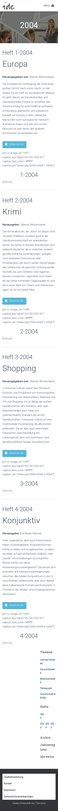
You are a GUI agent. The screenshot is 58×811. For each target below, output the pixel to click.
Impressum (10, 790)
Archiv (45, 738)
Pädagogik (46, 688)
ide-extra (47, 757)
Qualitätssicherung (13, 777)
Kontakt (8, 783)
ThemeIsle (40, 803)
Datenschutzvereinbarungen (18, 796)
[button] (47, 5)
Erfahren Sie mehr (16, 144)
